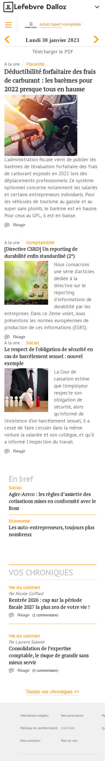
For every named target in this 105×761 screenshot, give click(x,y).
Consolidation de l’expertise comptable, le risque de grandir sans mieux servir (49, 655)
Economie (19, 521)
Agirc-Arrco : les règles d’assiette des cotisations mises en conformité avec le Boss (52, 501)
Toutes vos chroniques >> (52, 691)
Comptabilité (40, 242)
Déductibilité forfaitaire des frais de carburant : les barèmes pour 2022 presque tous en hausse (50, 80)
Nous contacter (30, 741)
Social (32, 343)
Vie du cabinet (24, 587)
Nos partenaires (72, 715)
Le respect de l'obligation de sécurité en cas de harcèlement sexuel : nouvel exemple (48, 356)
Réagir (19, 224)
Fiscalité (35, 64)
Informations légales (34, 715)
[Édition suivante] (97, 38)
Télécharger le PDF (52, 51)
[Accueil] (54, 27)
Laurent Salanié (29, 642)
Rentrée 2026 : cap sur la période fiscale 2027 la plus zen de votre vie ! (49, 603)
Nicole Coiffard (29, 593)
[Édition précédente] (8, 38)
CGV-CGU (67, 728)
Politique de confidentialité (39, 728)
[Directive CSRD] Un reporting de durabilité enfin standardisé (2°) (41, 252)
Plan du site (69, 741)
